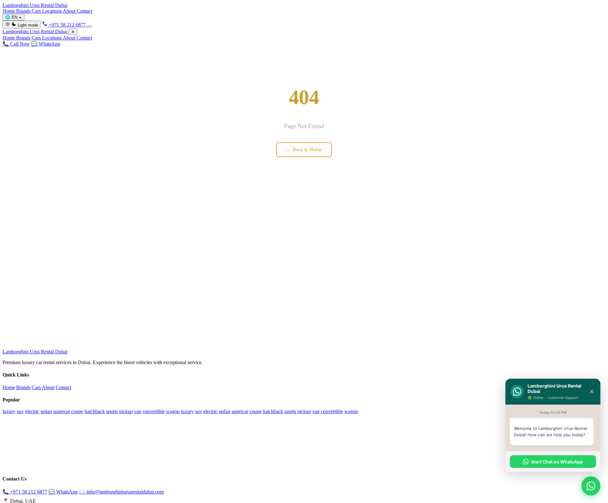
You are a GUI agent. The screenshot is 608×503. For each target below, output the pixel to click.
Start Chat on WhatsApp (557, 461)
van (137, 411)
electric (32, 411)
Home (9, 11)
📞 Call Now (16, 44)
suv (20, 411)
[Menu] (89, 27)
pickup (126, 411)
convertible (153, 411)
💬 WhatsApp (45, 44)
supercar (61, 411)
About (70, 11)
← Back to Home (304, 149)
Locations (52, 11)
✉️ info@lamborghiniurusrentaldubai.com (121, 491)
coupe (77, 411)
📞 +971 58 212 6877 (25, 491)
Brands (24, 11)
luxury (9, 411)
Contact (84, 11)
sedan (46, 411)
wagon (173, 411)
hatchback (95, 411)
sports (112, 411)
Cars (37, 11)
